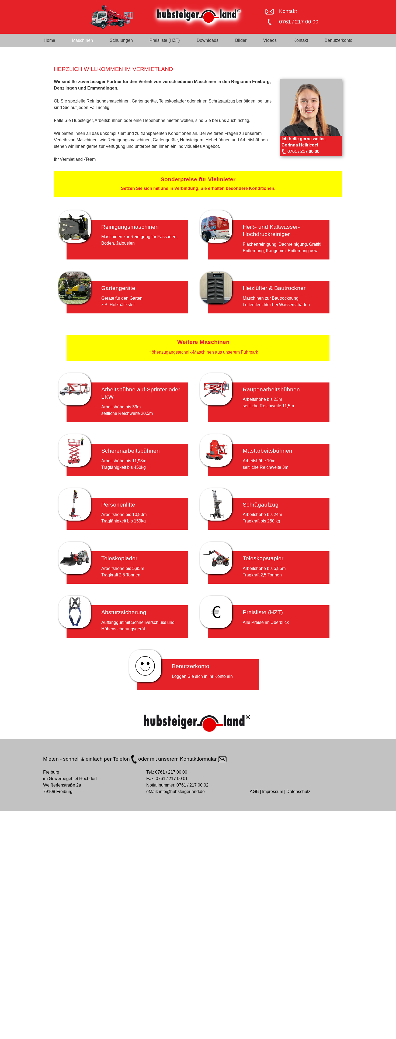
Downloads (207, 40)
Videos (270, 40)
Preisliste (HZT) (165, 40)
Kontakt (288, 11)
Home (49, 40)
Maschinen (82, 40)
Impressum (272, 791)
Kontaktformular (199, 759)
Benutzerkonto (338, 40)
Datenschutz (298, 791)
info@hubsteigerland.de (182, 791)
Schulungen (121, 40)
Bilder (240, 40)
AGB (254, 791)
